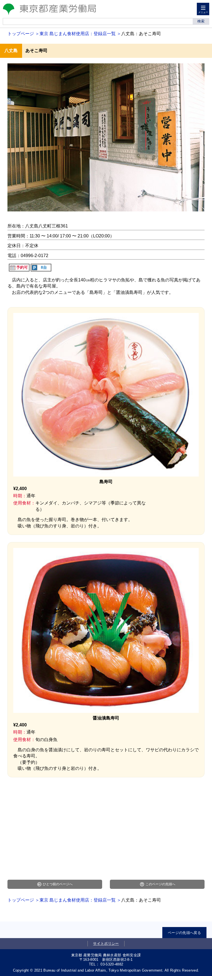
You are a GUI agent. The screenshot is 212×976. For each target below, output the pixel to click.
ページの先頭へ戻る (184, 933)
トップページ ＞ (23, 33)
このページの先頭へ (160, 884)
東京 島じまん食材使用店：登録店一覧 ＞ (80, 33)
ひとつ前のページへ (58, 884)
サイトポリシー (106, 943)
